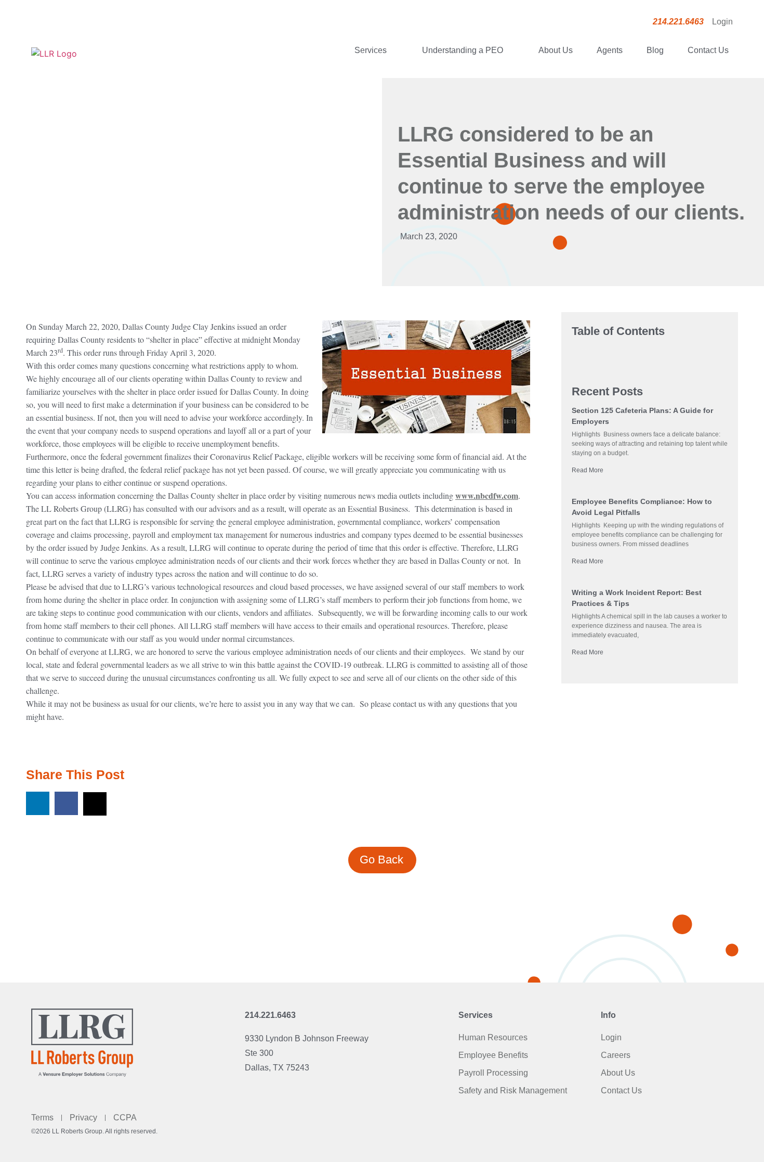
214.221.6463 (270, 1015)
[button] (37, 803)
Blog (655, 50)
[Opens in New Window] (426, 378)
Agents (610, 50)
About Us (555, 50)
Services (370, 50)
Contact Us (708, 50)
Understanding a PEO (462, 50)
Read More (587, 470)
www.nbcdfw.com (486, 495)
